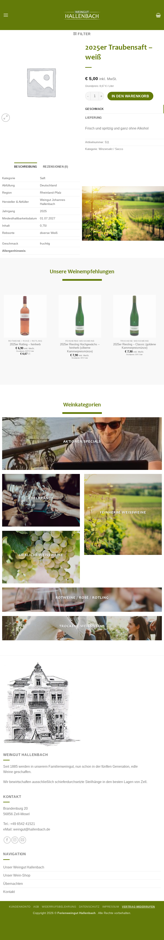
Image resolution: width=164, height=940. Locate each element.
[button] (5, 15)
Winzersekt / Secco (111, 149)
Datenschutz (89, 906)
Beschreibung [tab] (25, 166)
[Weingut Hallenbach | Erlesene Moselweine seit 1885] (82, 15)
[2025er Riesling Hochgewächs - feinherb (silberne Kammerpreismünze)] (80, 316)
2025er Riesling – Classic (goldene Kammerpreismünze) (134, 346)
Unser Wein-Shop (16, 875)
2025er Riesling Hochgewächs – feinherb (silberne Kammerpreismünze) (80, 348)
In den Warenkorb (130, 96)
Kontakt (9, 892)
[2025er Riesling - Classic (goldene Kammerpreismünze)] (134, 316)
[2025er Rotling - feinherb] (25, 316)
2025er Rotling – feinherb (25, 344)
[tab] (124, 109)
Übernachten (13, 883)
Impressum (110, 906)
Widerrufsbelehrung (59, 906)
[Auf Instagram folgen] (14, 840)
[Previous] (6, 323)
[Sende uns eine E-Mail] (22, 840)
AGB (36, 906)
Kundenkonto (20, 906)
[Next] (153, 323)
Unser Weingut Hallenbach (23, 867)
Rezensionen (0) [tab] (55, 166)
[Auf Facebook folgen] (7, 840)
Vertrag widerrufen (138, 906)
